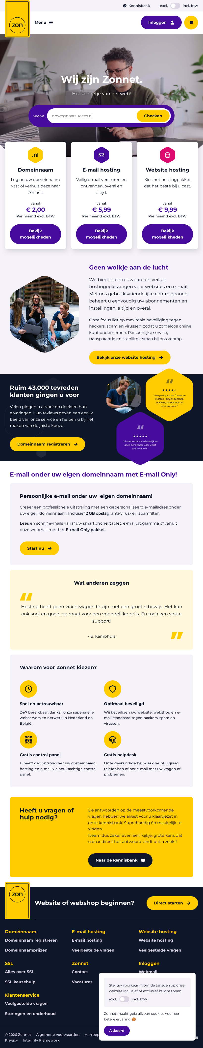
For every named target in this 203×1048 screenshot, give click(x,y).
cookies (157, 1013)
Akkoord (117, 1030)
